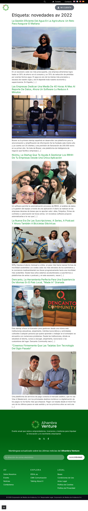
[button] (45, 2)
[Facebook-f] (48, 439)
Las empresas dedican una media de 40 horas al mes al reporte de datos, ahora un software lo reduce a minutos (43, 89)
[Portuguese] (80, 1)
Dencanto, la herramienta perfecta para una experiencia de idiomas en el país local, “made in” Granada (43, 281)
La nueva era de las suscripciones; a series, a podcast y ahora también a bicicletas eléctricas (43, 222)
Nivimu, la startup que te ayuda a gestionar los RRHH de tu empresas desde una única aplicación (42, 156)
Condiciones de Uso (66, 478)
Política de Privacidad (66, 488)
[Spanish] (83, 1)
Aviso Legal (62, 481)
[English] (74, 1)
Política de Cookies (65, 485)
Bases (60, 474)
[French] (77, 1)
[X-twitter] (44, 439)
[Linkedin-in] (40, 439)
